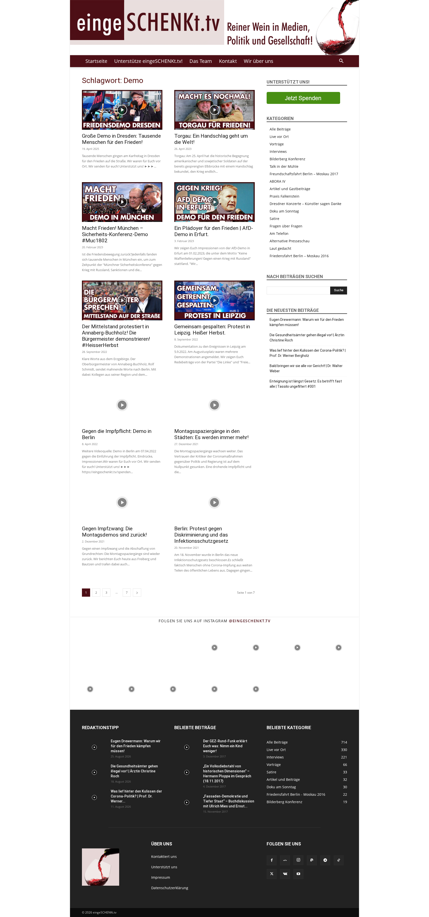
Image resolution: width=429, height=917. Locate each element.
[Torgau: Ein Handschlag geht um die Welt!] (214, 110)
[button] (341, 61)
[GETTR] (285, 860)
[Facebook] (272, 860)
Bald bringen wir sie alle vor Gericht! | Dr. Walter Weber (306, 368)
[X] (272, 874)
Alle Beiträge (280, 129)
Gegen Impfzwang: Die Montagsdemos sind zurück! (114, 532)
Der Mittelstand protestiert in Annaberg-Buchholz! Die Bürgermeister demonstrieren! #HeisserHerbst (116, 336)
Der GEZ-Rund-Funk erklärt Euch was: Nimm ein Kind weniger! (225, 746)
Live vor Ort (279, 136)
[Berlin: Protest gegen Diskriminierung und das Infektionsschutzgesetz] (214, 502)
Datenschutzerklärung (169, 887)
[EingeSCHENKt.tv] (214, 27)
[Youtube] (298, 874)
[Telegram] (325, 860)
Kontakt (228, 61)
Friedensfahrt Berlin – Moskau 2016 (299, 255)
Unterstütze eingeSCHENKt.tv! (148, 61)
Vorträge (277, 144)
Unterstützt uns (164, 867)
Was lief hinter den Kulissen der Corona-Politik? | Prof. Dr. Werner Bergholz (308, 353)
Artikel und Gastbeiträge (290, 188)
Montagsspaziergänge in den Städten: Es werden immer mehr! (211, 434)
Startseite (96, 61)
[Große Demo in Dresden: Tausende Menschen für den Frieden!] (122, 110)
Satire (274, 218)
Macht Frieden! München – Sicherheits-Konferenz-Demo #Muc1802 (115, 234)
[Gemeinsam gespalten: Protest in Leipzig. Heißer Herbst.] (214, 300)
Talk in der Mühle (284, 166)
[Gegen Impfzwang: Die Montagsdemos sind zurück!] (122, 502)
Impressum (160, 877)
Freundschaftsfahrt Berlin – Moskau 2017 (304, 173)
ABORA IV (277, 181)
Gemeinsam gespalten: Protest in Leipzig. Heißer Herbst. (212, 330)
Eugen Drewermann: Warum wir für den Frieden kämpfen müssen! (307, 322)
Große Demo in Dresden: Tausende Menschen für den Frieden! (121, 139)
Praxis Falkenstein (284, 196)
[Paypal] (312, 860)
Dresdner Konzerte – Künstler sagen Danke (305, 203)
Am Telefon (279, 233)
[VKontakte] (285, 874)
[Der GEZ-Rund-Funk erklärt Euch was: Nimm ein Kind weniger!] (186, 747)
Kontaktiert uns (164, 856)
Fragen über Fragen (286, 226)
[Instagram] (298, 860)
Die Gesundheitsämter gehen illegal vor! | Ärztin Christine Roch (307, 337)
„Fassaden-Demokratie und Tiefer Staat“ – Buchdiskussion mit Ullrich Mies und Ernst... (228, 801)
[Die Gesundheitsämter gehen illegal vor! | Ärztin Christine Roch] (94, 772)
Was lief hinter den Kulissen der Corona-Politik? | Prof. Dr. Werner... (136, 796)
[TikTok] (339, 860)
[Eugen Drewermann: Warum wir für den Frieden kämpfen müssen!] (94, 747)
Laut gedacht (280, 248)
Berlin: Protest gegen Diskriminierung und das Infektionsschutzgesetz (201, 535)
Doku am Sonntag (284, 211)
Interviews (278, 151)
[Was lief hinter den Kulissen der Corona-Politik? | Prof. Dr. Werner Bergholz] (94, 797)
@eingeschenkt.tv (249, 620)
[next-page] (137, 592)
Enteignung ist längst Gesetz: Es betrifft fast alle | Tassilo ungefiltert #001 (306, 383)
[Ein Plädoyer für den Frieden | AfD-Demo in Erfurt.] (214, 202)
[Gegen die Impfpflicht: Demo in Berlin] (122, 405)
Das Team (200, 61)
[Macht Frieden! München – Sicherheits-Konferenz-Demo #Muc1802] (122, 202)
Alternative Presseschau (290, 241)
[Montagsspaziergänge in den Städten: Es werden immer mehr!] (214, 405)
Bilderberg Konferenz (287, 159)
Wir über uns (258, 61)
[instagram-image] (90, 647)
